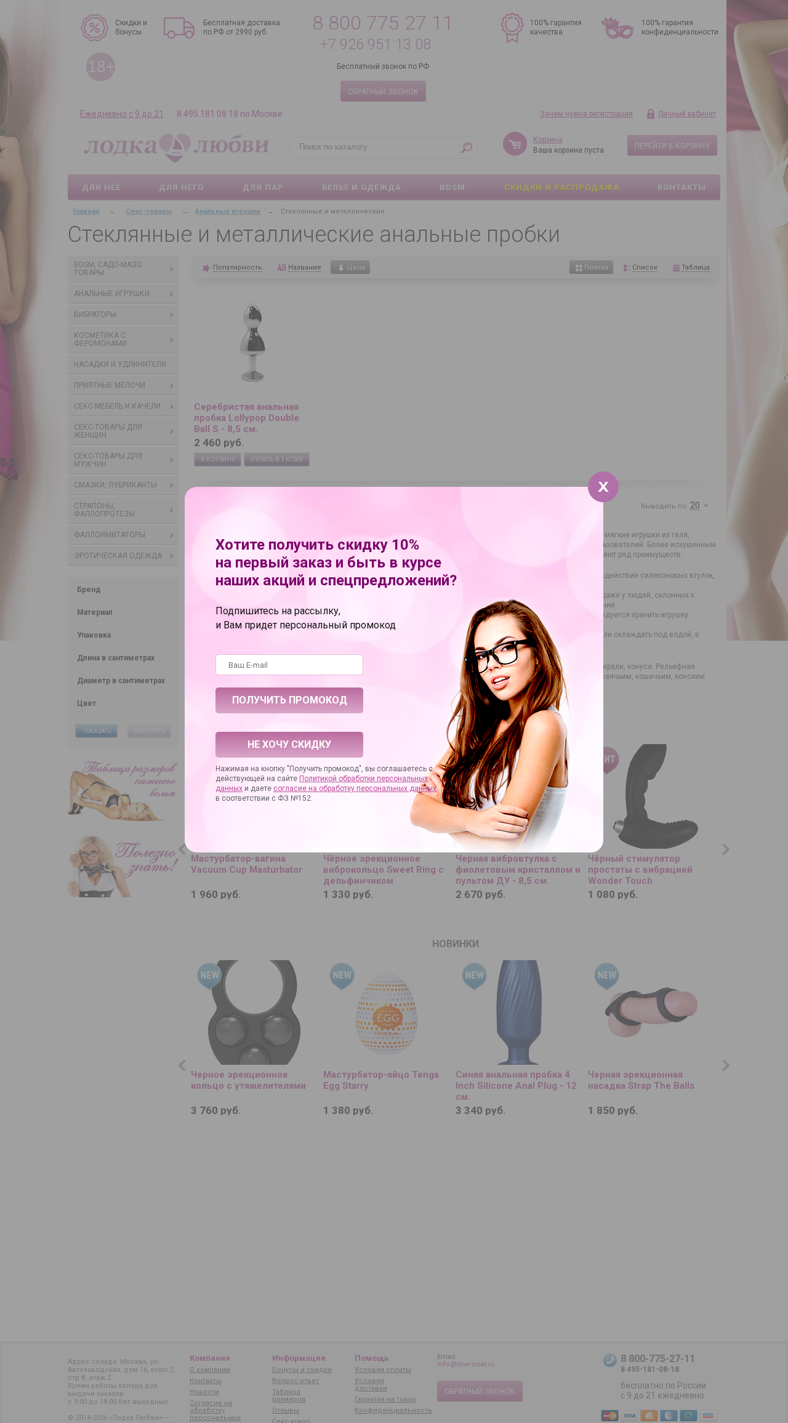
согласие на (296, 788)
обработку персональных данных (377, 788)
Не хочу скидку (289, 744)
